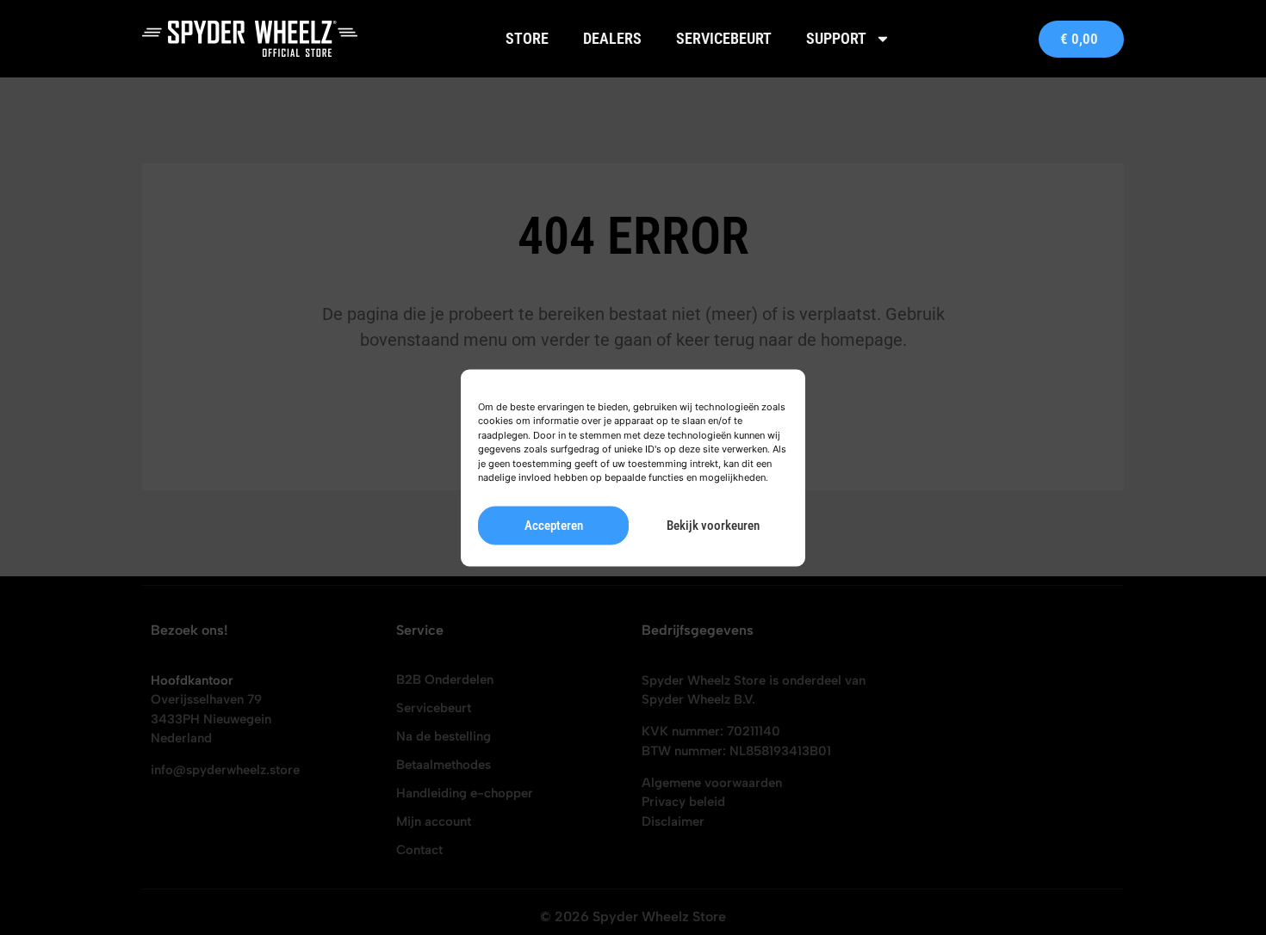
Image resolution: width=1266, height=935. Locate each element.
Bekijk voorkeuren (713, 525)
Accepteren (553, 525)
